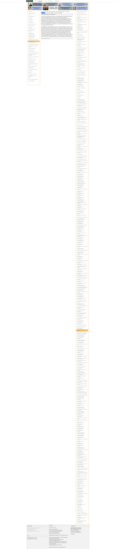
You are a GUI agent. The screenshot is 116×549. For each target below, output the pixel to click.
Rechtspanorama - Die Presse (32, 538)
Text (55, 527)
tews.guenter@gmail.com (77, 532)
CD (46, 11)
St (63, 11)
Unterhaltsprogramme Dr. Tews (32, 537)
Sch (62, 11)
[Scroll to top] (114, 547)
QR (59, 11)
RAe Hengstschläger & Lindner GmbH (33, 531)
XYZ (69, 11)
